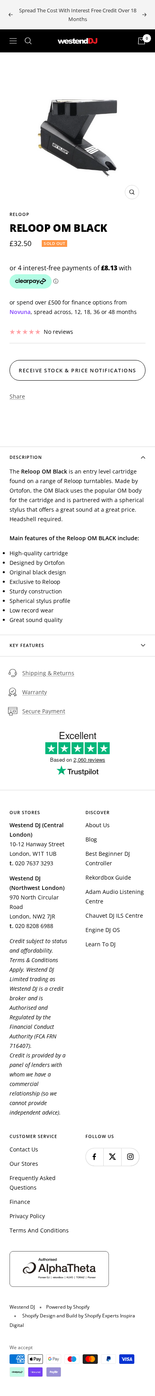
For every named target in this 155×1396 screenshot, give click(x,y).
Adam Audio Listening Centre (114, 896)
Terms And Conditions (39, 1230)
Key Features (27, 645)
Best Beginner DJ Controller (107, 858)
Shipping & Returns (48, 673)
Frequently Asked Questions (33, 1182)
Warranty (34, 692)
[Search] (28, 40)
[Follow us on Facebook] (94, 1157)
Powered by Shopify (67, 1307)
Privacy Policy (27, 1216)
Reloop (19, 214)
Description (26, 457)
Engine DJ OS (102, 930)
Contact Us (24, 1149)
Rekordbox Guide (108, 877)
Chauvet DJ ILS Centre (114, 915)
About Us (97, 825)
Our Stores (24, 1163)
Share (17, 396)
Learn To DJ (100, 944)
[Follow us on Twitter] (112, 1157)
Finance (20, 1201)
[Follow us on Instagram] (130, 1157)
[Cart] (141, 40)
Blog (91, 839)
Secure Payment (43, 711)
